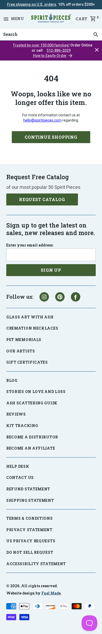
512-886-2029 (59, 50)
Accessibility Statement (36, 563)
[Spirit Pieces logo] (51, 18)
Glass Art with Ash (30, 317)
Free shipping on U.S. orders (31, 4)
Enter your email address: (29, 245)
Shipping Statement (30, 500)
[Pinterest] (60, 297)
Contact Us (20, 477)
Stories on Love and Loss (36, 391)
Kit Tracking (22, 425)
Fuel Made (51, 593)
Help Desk (17, 466)
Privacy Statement (29, 529)
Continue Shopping (51, 137)
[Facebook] (75, 297)
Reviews (16, 414)
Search (9, 29)
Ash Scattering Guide (31, 403)
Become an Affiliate (30, 448)
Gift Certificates (27, 362)
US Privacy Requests (30, 540)
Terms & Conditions (29, 518)
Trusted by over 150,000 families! (41, 45)
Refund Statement (28, 488)
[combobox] (51, 34)
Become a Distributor (32, 437)
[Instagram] (44, 297)
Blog (12, 380)
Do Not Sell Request (29, 552)
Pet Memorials (23, 339)
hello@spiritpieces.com (42, 120)
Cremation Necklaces (32, 328)
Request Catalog (42, 199)
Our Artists (20, 351)
